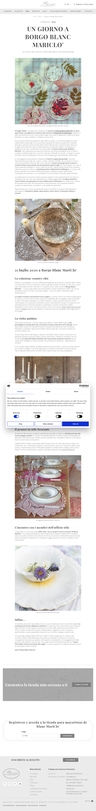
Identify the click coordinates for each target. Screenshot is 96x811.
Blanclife (18, 11)
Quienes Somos (75, 11)
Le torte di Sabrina (67, 450)
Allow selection (48, 424)
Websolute (87, 801)
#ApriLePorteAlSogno (63, 133)
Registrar (67, 736)
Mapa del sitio (42, 805)
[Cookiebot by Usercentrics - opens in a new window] (80, 386)
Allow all (75, 424)
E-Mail (24, 732)
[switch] (37, 416)
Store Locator (81, 684)
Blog (40, 16)
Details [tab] (48, 391)
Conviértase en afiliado (56, 777)
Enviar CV (51, 774)
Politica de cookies (33, 805)
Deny (20, 424)
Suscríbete (70, 760)
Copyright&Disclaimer (8, 805)
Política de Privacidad (21, 805)
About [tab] (76, 391)
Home (35, 16)
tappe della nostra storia (71, 307)
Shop (44, 11)
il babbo (24, 309)
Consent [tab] (20, 391)
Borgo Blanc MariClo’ (64, 131)
